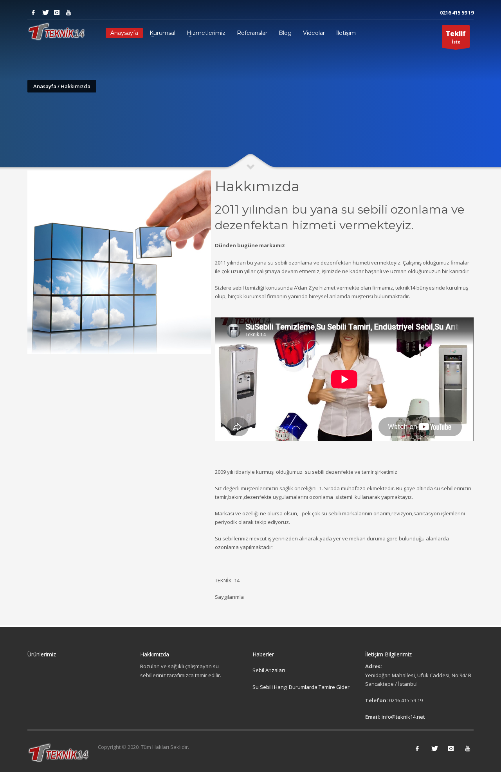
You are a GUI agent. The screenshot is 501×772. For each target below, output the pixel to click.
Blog (285, 32)
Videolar (314, 32)
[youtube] (68, 12)
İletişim (346, 32)
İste (456, 37)
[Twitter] (45, 12)
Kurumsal (162, 32)
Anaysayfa (124, 32)
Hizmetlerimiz (206, 32)
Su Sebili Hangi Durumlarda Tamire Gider (301, 686)
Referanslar (252, 32)
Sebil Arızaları (268, 670)
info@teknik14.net (403, 716)
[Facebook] (33, 12)
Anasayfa (44, 86)
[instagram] (57, 12)
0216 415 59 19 (457, 12)
